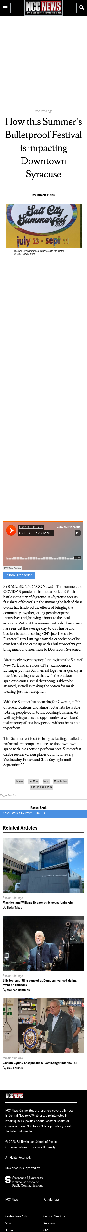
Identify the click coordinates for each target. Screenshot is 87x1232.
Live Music (33, 781)
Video (9, 1223)
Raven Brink (33, 813)
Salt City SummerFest (41, 787)
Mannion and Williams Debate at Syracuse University (38, 903)
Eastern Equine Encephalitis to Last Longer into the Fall (40, 1063)
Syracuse (49, 1223)
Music (46, 781)
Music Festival (60, 781)
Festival (19, 781)
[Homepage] (43, 13)
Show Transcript (19, 575)
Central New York (16, 1216)
